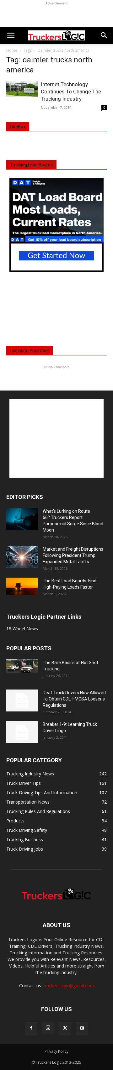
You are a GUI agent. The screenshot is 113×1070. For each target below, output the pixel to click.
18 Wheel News (22, 629)
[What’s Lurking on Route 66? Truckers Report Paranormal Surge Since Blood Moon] (22, 519)
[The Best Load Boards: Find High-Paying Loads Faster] (22, 586)
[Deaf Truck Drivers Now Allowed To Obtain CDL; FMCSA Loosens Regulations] (22, 700)
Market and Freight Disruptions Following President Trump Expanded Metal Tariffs (73, 555)
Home (11, 50)
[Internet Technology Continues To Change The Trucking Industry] (22, 89)
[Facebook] (31, 1028)
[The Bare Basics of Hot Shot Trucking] (22, 666)
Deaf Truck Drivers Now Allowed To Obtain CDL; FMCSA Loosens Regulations (74, 699)
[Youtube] (82, 1028)
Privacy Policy (56, 1051)
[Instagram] (48, 1028)
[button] (11, 35)
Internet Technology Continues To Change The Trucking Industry (71, 91)
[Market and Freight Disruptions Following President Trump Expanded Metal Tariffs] (22, 557)
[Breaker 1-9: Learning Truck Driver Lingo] (22, 732)
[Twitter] (65, 1028)
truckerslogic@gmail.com (68, 986)
